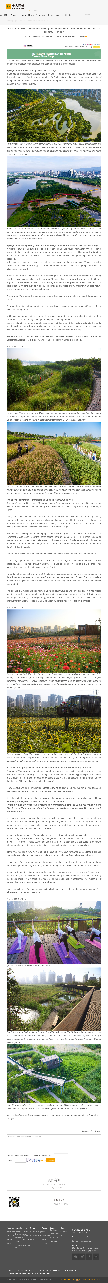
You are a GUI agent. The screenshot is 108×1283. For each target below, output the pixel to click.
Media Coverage (36, 1232)
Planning (18, 1242)
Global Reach (55, 1234)
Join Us (63, 1236)
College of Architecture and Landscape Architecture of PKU (30, 1273)
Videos (32, 1239)
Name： (49, 1155)
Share (82, 37)
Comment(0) (87, 1131)
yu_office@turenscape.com (86, 1237)
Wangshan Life (70, 1271)
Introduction (11, 1232)
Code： (11, 1160)
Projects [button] (14, 15)
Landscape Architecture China (25, 1271)
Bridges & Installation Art (22, 1247)
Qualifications (11, 1236)
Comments (53, 1241)
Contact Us (64, 1232)
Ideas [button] (23, 15)
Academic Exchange (37, 1236)
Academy (40, 15)
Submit (51, 1160)
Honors (9, 1239)
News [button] (31, 15)
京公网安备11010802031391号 (90, 1280)
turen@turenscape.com (82, 1241)
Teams (9, 1243)
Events (44, 1243)
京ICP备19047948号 (68, 1280)
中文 (36, 10)
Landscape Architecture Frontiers (50, 1271)
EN (29, 10)
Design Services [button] (55, 15)
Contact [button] (69, 15)
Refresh (43, 1160)
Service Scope (55, 1238)
